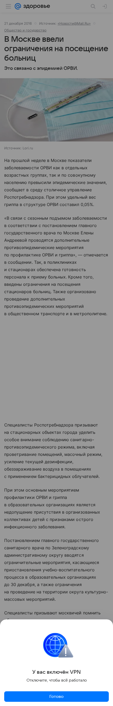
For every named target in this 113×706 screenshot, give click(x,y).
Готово (56, 696)
